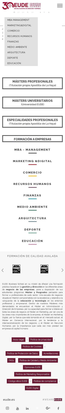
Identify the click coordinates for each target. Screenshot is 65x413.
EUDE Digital (32, 388)
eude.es (9, 399)
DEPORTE (12, 58)
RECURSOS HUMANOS (19, 36)
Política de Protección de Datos (22, 353)
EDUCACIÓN (14, 63)
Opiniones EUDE (32, 367)
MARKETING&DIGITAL (19, 25)
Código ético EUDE (17, 381)
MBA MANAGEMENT (18, 20)
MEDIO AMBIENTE (17, 47)
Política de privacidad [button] (40, 339)
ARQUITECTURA (16, 52)
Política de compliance (45, 381)
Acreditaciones (51, 353)
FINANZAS (13, 41)
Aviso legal (18, 339)
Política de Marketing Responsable (32, 374)
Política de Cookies (32, 346)
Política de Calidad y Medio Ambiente (38, 360)
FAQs (11, 360)
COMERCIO (13, 31)
